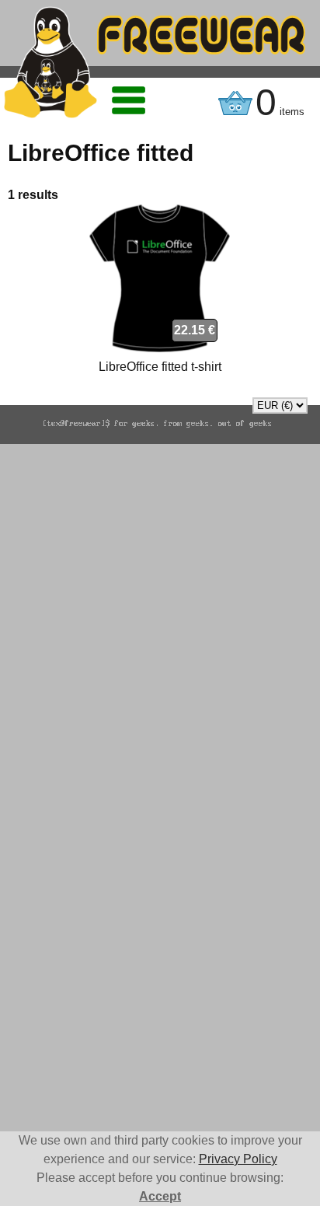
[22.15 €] (159, 348)
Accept (160, 1196)
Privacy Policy (238, 1159)
